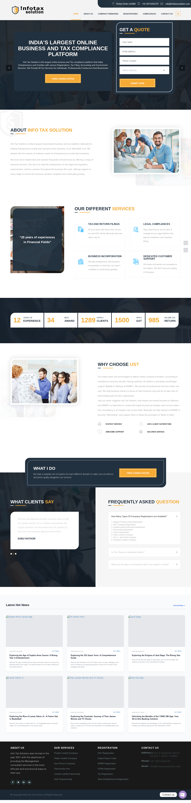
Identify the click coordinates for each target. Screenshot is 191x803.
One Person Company (64, 763)
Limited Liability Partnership (67, 774)
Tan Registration (105, 774)
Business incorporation (105, 256)
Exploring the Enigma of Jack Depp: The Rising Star (156, 655)
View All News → (179, 605)
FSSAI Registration (107, 768)
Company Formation (108, 14)
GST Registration (106, 753)
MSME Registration (107, 763)
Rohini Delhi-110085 (126, 4)
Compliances (149, 14)
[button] (9, 68)
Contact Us (167, 14)
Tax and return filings (104, 224)
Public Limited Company (65, 758)
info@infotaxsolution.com (177, 4)
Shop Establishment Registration (113, 779)
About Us (88, 14)
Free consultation (63, 79)
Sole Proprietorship (63, 779)
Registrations (130, 14)
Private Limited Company (66, 753)
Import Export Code (107, 758)
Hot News (55, 651)
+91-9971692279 (150, 4)
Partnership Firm (62, 768)
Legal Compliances (156, 224)
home (75, 14)
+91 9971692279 (160, 761)
